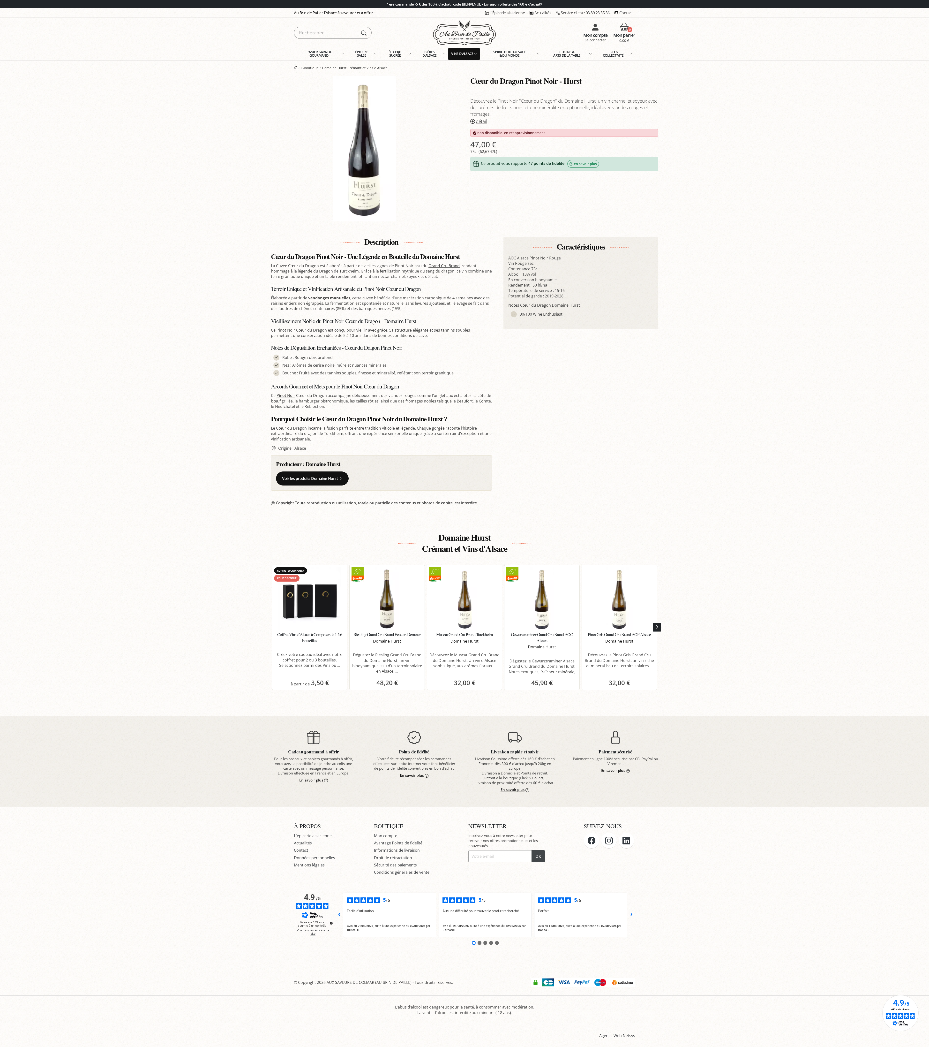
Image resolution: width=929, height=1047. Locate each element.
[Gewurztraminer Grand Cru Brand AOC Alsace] (542, 598)
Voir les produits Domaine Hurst (310, 478)
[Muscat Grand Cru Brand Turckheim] (464, 598)
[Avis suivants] (631, 914)
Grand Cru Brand (444, 265)
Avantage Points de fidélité (398, 843)
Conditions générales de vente (401, 872)
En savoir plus (311, 780)
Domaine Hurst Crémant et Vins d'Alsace (355, 68)
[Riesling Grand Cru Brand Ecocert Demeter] (387, 598)
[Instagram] (609, 840)
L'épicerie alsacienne (313, 835)
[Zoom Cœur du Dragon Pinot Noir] (365, 148)
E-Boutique (310, 68)
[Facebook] (591, 840)
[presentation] (657, 627)
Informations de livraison (397, 850)
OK (538, 856)
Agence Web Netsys (617, 1035)
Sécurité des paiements (395, 865)
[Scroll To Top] (920, 1038)
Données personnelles (314, 857)
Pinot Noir (286, 395)
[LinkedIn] (626, 840)
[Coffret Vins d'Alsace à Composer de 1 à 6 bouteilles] (309, 598)
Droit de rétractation (393, 857)
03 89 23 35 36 (585, 12)
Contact (626, 12)
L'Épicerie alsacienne (507, 12)
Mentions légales (309, 865)
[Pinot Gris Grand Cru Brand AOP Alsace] (619, 598)
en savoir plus (585, 163)
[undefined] (331, 923)
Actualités (542, 12)
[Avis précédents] (339, 914)
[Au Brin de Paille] (295, 68)
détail (481, 121)
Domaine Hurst (323, 464)
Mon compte (385, 835)
